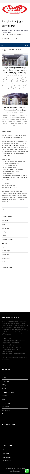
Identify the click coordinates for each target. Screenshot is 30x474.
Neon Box (4, 243)
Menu (26, 45)
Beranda (5, 450)
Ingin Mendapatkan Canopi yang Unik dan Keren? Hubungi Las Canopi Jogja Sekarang (15, 70)
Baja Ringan (5, 220)
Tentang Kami (7, 461)
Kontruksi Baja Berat (8, 239)
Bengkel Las (5, 228)
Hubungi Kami (7, 457)
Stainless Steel (6, 258)
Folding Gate (5, 232)
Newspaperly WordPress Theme (18, 470)
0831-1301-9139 (12, 39)
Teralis (4, 262)
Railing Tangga (6, 250)
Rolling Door (5, 254)
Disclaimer (6, 453)
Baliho (3, 224)
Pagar (3, 247)
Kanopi (4, 235)
